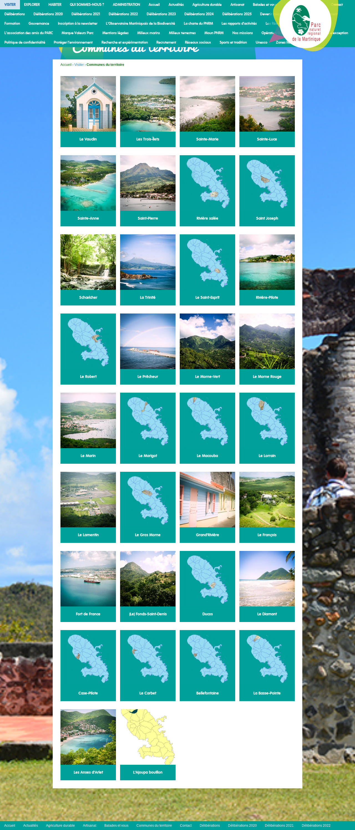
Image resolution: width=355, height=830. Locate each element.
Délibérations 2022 (123, 14)
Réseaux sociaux (198, 42)
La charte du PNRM (198, 23)
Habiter (55, 4)
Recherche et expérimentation (125, 42)
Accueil (154, 4)
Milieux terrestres (182, 33)
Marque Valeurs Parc (77, 33)
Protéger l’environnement (73, 42)
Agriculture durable (207, 4)
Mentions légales (115, 33)
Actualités (176, 4)
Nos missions (242, 33)
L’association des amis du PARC (28, 33)
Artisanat (237, 4)
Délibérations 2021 (86, 14)
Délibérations (14, 14)
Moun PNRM (214, 33)
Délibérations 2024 (199, 14)
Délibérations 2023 (161, 14)
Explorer (32, 4)
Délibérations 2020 (48, 14)
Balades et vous (265, 4)
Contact (186, 826)
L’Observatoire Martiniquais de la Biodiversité (140, 23)
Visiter (10, 4)
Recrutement (166, 42)
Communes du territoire (154, 826)
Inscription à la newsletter (77, 23)
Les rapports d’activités (239, 23)
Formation (12, 23)
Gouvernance (39, 23)
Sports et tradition (233, 42)
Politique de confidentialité (24, 42)
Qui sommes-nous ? (87, 4)
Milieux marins (148, 33)
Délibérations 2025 (237, 14)
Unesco (261, 42)
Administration (126, 4)
